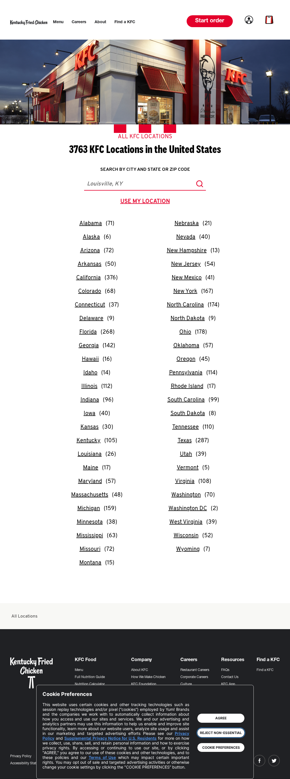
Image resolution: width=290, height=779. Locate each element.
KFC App (228, 684)
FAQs (225, 670)
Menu (79, 670)
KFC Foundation (143, 684)
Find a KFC (265, 670)
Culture (186, 684)
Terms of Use (102, 757)
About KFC (139, 670)
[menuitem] (58, 22)
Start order (209, 21)
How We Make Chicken (148, 677)
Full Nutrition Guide (90, 677)
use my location (146, 202)
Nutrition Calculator (90, 684)
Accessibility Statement (28, 763)
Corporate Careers (194, 677)
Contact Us (229, 677)
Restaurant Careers (194, 670)
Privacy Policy (20, 756)
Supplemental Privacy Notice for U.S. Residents (110, 738)
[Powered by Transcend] (51, 770)
